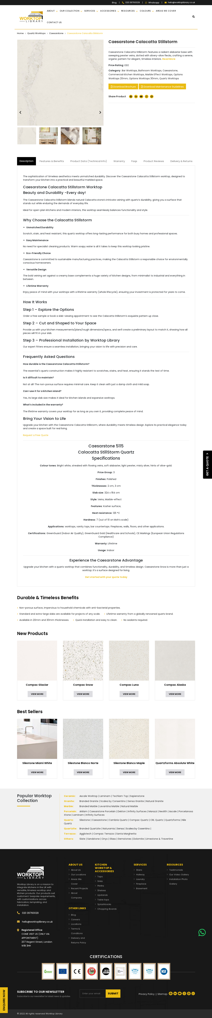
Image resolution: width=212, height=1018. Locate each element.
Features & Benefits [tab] (52, 161)
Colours (145, 10)
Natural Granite (154, 801)
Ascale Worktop (89, 796)
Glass (113, 838)
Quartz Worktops (36, 33)
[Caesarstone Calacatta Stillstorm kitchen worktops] (49, 136)
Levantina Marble (109, 806)
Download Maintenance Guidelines (163, 86)
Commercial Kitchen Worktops (126, 74)
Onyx (105, 838)
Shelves (101, 890)
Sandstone (93, 838)
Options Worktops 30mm (143, 78)
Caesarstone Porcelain (102, 811)
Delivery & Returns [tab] (181, 161)
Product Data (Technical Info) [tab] (88, 161)
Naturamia (109, 828)
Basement (141, 888)
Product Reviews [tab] (154, 161)
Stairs (139, 870)
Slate (82, 838)
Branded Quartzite (90, 828)
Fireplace (141, 883)
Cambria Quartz (118, 820)
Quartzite (70, 828)
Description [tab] (26, 161)
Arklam (83, 811)
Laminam (105, 796)
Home (20, 33)
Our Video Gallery (179, 874)
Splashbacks (104, 904)
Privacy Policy (147, 994)
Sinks (100, 881)
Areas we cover (166, 10)
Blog (114, 2)
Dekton (122, 811)
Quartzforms (172, 820)
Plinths (100, 885)
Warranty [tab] (119, 161)
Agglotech (85, 833)
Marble (68, 806)
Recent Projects (79, 888)
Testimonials (176, 870)
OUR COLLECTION (70, 10)
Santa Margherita (126, 833)
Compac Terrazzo (103, 833)
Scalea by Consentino (113, 801)
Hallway (140, 874)
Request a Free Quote (35, 435)
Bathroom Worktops (149, 70)
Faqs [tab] (134, 161)
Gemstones (124, 838)
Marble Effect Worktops (158, 74)
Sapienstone (137, 796)
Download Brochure (124, 86)
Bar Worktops (129, 70)
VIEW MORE (37, 694)
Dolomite (138, 838)
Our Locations (78, 874)
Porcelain (70, 811)
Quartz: (69, 820)
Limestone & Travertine (159, 838)
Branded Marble (89, 806)
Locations (76, 924)
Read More (168, 59)
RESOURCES (128, 10)
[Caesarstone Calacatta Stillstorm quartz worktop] (71, 136)
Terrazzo (70, 833)
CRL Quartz (156, 820)
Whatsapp (153, 2)
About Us (76, 870)
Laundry (140, 879)
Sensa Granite (136, 801)
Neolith (163, 811)
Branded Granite (89, 801)
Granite (69, 801)
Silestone (85, 820)
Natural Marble (129, 806)
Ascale (173, 811)
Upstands (102, 895)
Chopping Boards (107, 908)
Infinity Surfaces (137, 811)
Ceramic (69, 796)
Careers (75, 919)
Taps (100, 876)
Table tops (103, 899)
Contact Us (54, 22)
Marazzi (153, 811)
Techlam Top (120, 796)
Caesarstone (56, 33)
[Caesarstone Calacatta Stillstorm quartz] (28, 136)
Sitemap (162, 994)
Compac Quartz (139, 820)
